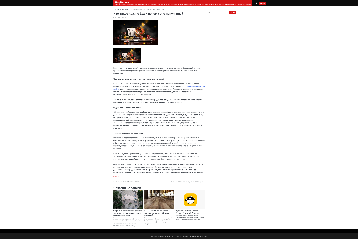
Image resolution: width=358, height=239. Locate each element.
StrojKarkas (166, 236)
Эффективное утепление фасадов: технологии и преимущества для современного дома (127, 213)
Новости (116, 176)
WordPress (203, 236)
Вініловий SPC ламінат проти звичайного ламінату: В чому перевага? (156, 213)
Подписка (262, 3)
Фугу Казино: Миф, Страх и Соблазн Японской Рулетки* (187, 212)
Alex (125, 18)
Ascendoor (185, 236)
